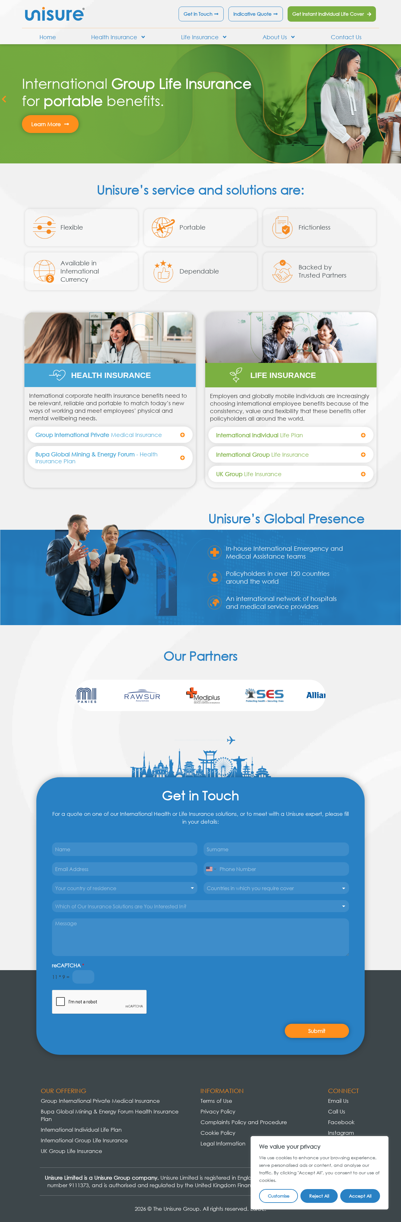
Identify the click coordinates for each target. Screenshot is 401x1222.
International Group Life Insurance (84, 1140)
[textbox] (273, 888)
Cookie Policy (217, 1132)
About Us (275, 37)
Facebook (341, 1122)
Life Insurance (200, 37)
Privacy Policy (217, 1111)
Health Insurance (114, 37)
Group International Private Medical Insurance (100, 1100)
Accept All (360, 1196)
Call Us (336, 1111)
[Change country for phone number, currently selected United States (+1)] (211, 869)
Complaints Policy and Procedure (243, 1122)
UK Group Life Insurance (71, 1151)
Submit (316, 1031)
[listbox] (200, 906)
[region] (319, 1172)
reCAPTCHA (68, 965)
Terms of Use (216, 1100)
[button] (4, 99)
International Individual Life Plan (81, 1129)
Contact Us (346, 37)
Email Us (338, 1100)
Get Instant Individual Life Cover (328, 14)
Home (47, 37)
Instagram (341, 1132)
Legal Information (222, 1143)
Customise (278, 1196)
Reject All (319, 1196)
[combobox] (124, 888)
